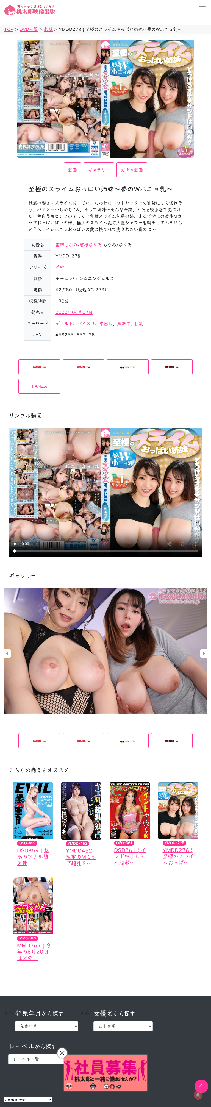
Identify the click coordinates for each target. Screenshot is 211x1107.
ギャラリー (99, 170)
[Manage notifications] (198, 1095)
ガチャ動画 (132, 170)
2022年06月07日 (74, 312)
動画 (72, 170)
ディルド (64, 323)
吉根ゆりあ (91, 245)
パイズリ (86, 323)
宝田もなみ (66, 245)
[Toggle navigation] (201, 8)
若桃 (59, 267)
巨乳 (139, 323)
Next (204, 653)
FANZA (39, 386)
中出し (106, 323)
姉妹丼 (123, 323)
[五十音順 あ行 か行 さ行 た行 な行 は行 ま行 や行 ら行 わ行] (123, 1026)
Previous (7, 653)
